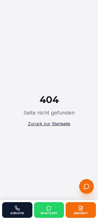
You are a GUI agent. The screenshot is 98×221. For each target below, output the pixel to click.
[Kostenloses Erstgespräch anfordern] (86, 186)
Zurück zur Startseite (49, 123)
